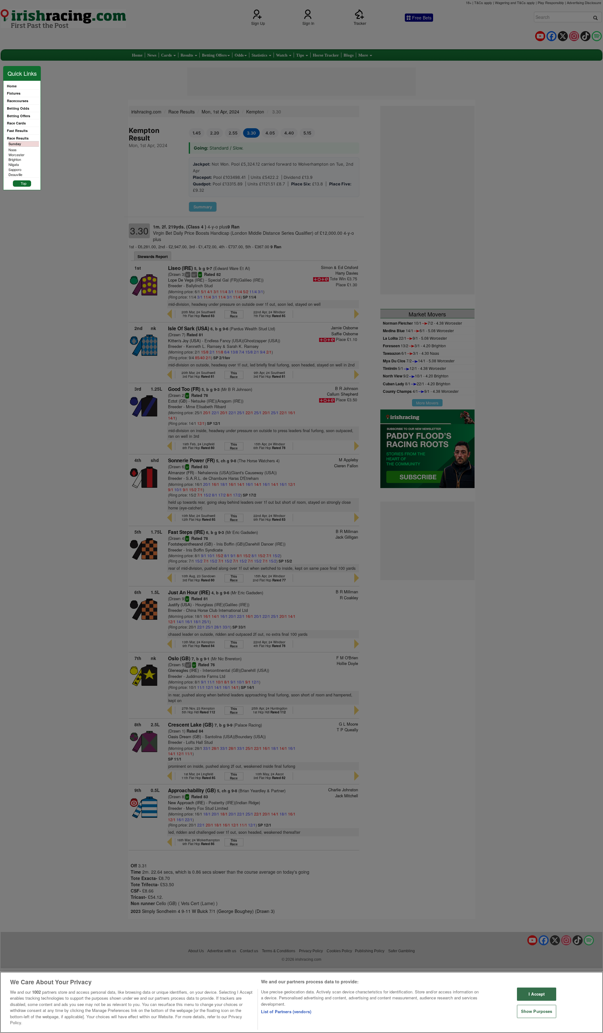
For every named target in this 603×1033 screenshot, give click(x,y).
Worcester (16, 154)
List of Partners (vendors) (286, 1011)
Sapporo (14, 169)
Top (23, 183)
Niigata (13, 164)
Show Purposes (536, 1011)
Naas (12, 149)
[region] (301, 1002)
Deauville (15, 174)
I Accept (537, 994)
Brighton (14, 159)
